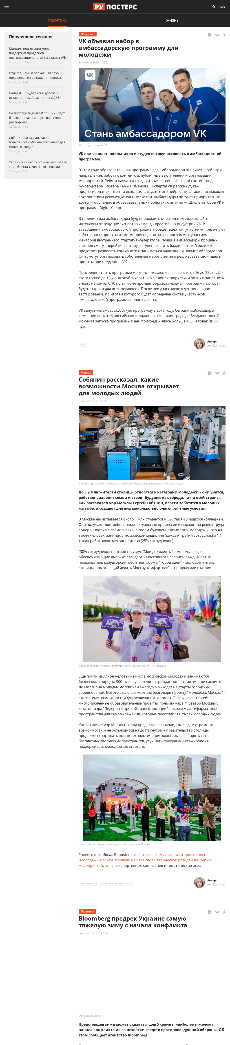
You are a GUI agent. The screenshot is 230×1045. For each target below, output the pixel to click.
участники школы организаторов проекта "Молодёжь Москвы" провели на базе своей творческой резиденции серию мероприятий (145, 860)
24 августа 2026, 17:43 (93, 401)
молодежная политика (115, 883)
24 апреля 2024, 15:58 (93, 62)
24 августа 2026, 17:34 (93, 933)
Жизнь (172, 20)
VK (82, 344)
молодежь (87, 883)
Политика (57, 20)
